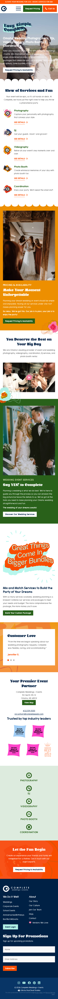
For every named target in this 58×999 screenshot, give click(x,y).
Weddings (7, 902)
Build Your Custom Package (18, 613)
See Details (19, 122)
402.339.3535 (29, 710)
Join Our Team (35, 909)
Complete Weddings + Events (32, 987)
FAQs (31, 914)
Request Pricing (32, 8)
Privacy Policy (39, 992)
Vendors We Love (40, 922)
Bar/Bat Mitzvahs (10, 919)
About (32, 896)
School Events (9, 910)
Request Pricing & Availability (19, 70)
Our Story (33, 901)
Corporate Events (11, 906)
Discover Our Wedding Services (19, 514)
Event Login (10, 926)
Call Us (51, 8)
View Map (29, 702)
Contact (32, 918)
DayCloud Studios (33, 990)
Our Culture (34, 905)
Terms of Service (50, 992)
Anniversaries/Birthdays (13, 915)
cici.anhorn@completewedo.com (28, 714)
